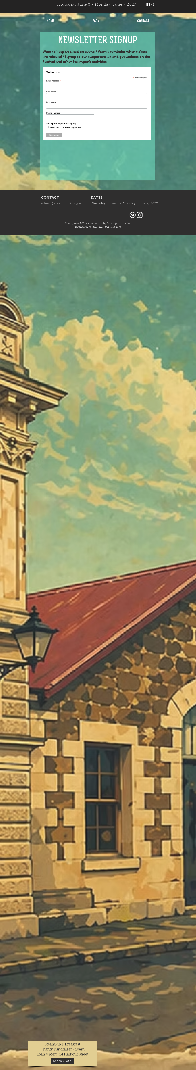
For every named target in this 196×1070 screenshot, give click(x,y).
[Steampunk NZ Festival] (148, 4)
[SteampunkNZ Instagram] (152, 4)
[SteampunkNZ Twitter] (133, 215)
